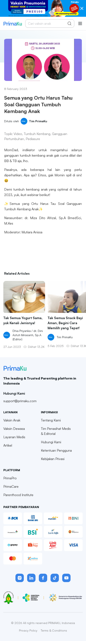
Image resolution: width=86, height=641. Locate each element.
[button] (19, 578)
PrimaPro (10, 478)
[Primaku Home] (12, 24)
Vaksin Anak (11, 420)
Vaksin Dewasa (14, 428)
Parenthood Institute (18, 495)
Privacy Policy (28, 630)
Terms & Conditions (54, 630)
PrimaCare (11, 486)
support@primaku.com (20, 401)
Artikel (7, 445)
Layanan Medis (14, 437)
